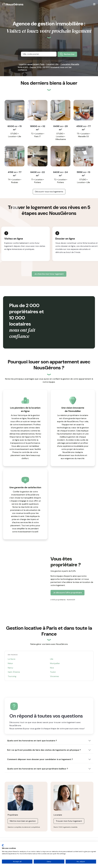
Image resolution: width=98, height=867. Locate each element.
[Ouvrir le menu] (94, 4)
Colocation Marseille (69, 64)
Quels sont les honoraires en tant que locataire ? (32, 740)
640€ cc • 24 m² (60, 174)
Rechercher (69, 54)
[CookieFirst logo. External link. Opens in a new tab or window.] (3, 845)
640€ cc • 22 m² (37, 174)
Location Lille (52, 64)
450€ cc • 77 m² (83, 128)
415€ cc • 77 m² (14, 174)
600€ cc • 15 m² (15, 128)
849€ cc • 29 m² (60, 128)
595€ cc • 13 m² (83, 174)
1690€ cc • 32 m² (37, 128)
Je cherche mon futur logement (49, 274)
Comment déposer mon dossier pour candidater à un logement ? (40, 759)
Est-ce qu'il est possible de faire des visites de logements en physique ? (44, 750)
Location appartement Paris (31, 64)
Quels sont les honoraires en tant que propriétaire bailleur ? (37, 768)
